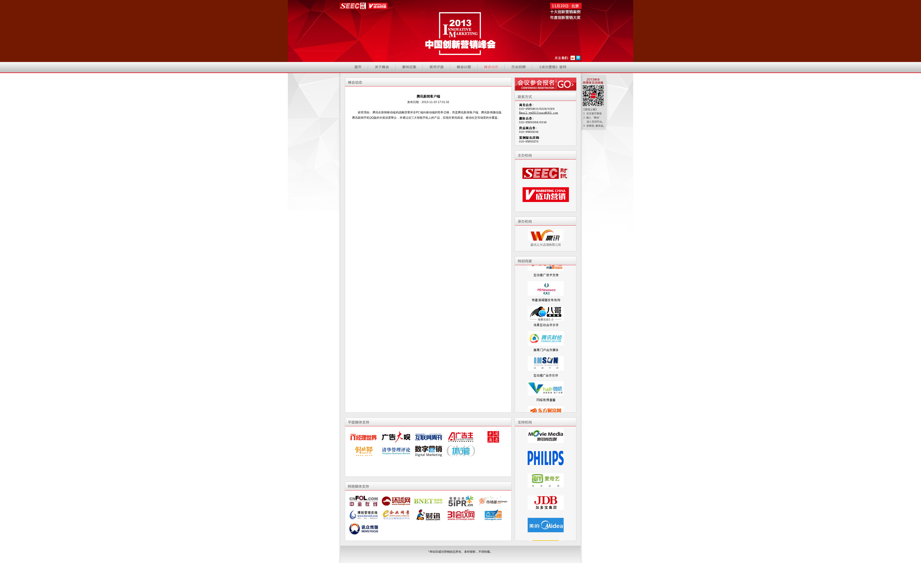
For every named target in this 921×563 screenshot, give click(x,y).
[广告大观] (396, 437)
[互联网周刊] (428, 437)
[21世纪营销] (493, 501)
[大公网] (493, 529)
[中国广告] (493, 437)
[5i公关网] (460, 515)
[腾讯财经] (546, 323)
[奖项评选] (436, 67)
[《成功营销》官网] (552, 67)
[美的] (546, 504)
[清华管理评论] (396, 451)
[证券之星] (460, 501)
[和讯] (396, 501)
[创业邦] (363, 451)
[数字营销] (428, 451)
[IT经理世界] (363, 437)
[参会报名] (545, 84)
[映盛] (546, 348)
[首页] (358, 67)
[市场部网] (493, 515)
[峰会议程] (463, 67)
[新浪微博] (573, 58)
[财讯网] (428, 529)
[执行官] (460, 451)
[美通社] (546, 273)
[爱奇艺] (546, 459)
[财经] (363, 501)
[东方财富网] (546, 398)
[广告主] (460, 437)
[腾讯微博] (578, 58)
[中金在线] (363, 515)
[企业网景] (396, 529)
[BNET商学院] (428, 515)
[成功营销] (545, 201)
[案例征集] (409, 67)
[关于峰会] (381, 67)
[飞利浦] (546, 437)
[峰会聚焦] (491, 67)
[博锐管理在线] (363, 529)
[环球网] (396, 515)
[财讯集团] (545, 180)
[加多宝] (546, 481)
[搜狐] (546, 526)
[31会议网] (460, 529)
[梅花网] (428, 501)
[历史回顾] (518, 67)
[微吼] (546, 373)
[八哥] (546, 298)
